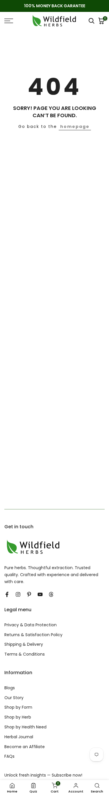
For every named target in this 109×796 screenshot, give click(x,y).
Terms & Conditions (24, 654)
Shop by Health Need (25, 727)
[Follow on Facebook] (7, 594)
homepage (75, 126)
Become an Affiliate (24, 747)
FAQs (9, 756)
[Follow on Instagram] (18, 594)
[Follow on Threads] (51, 594)
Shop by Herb (17, 717)
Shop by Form (18, 707)
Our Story (14, 698)
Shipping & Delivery (23, 644)
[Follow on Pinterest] (29, 594)
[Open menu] (15, 21)
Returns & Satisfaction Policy (33, 635)
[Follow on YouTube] (40, 594)
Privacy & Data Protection (30, 625)
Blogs (9, 688)
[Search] (91, 21)
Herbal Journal (18, 737)
